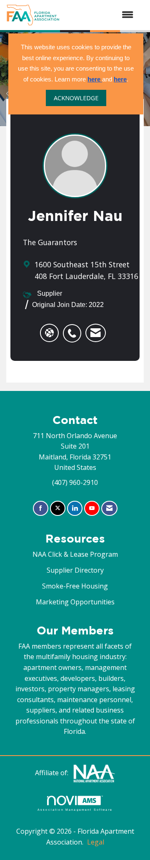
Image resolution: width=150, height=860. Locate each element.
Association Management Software (75, 809)
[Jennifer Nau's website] (49, 333)
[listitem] (74, 328)
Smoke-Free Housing (75, 586)
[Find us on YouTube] (92, 508)
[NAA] (94, 772)
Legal (95, 842)
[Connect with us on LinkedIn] (74, 508)
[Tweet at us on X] (57, 508)
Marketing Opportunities (75, 601)
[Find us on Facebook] (40, 508)
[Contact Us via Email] (109, 508)
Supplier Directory (75, 570)
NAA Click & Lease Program (75, 554)
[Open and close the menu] (101, 15)
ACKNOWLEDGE (76, 98)
